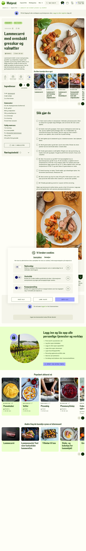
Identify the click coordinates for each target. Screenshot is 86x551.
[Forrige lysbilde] (79, 103)
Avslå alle (21, 299)
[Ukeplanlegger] (67, 3)
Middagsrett (8, 23)
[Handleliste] (72, 3)
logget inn (44, 306)
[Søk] (47, 3)
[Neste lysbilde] (82, 103)
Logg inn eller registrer (60, 13)
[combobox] (52, 3)
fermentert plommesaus (14, 133)
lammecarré (11, 93)
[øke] (28, 85)
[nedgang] (20, 85)
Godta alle (64, 299)
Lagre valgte (43, 299)
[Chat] (62, 3)
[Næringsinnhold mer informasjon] (20, 152)
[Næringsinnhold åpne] (17, 153)
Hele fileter (17, 23)
